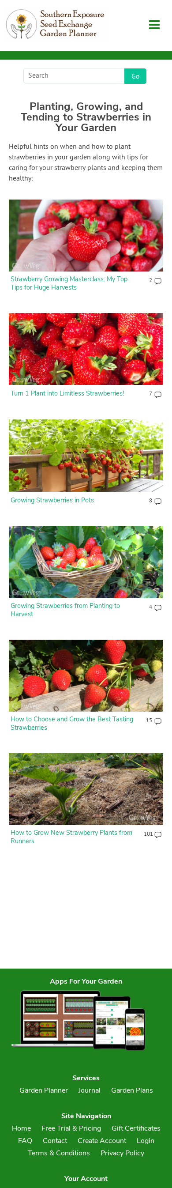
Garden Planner (43, 1090)
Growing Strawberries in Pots (52, 500)
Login (145, 1141)
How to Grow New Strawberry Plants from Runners (71, 836)
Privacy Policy (122, 1153)
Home (21, 1128)
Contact (55, 1141)
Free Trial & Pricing (71, 1128)
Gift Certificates (136, 1128)
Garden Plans (132, 1090)
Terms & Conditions (59, 1153)
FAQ (25, 1141)
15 (149, 720)
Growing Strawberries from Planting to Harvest (65, 610)
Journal (90, 1090)
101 (148, 834)
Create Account (102, 1141)
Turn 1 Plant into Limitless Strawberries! (67, 393)
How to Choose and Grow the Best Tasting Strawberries (72, 723)
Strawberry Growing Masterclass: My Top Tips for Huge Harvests (69, 283)
